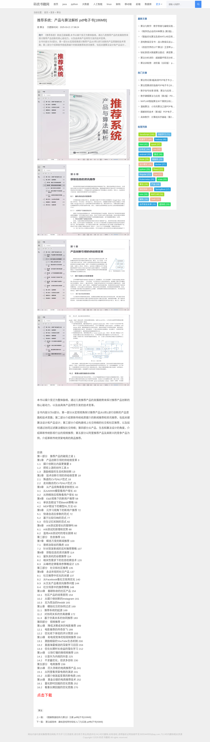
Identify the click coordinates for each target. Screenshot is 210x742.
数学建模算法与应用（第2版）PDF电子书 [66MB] (164, 96)
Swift (155, 199)
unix (144, 194)
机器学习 (146, 139)
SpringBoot (162, 189)
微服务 (157, 159)
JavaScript (147, 134)
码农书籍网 (41, 4)
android (145, 154)
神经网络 (146, 189)
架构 (118, 4)
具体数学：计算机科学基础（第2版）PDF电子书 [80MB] (167, 117)
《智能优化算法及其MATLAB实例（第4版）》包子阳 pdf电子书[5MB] (173, 36)
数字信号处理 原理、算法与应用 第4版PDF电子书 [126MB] (168, 90)
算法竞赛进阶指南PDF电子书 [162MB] (159, 85)
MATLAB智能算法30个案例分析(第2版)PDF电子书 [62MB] (168, 101)
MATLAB (157, 194)
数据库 (148, 4)
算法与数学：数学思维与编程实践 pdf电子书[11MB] (165, 26)
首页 (56, 4)
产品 (155, 184)
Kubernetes (147, 179)
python (74, 4)
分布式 (145, 149)
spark (155, 144)
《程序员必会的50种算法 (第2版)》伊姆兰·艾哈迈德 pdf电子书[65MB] (173, 31)
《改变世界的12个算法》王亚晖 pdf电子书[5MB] (163, 47)
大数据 (85, 4)
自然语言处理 (148, 204)
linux (109, 4)
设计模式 (146, 164)
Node (144, 159)
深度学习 (164, 134)
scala (162, 179)
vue (158, 174)
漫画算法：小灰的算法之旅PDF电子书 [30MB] (162, 106)
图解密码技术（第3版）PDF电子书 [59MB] (161, 112)
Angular (145, 174)
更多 (158, 4)
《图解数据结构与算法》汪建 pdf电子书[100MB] (68, 717)
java (64, 4)
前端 (138, 4)
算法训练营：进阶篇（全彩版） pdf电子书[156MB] (164, 63)
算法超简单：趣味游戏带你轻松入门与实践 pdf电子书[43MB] (74, 722)
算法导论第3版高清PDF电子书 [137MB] (159, 80)
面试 (158, 154)
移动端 (128, 4)
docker (160, 164)
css (157, 149)
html (144, 144)
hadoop (160, 139)
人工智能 (97, 4)
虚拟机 (164, 204)
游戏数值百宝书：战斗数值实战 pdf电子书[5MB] (163, 42)
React (158, 169)
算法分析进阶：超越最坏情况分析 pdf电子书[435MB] (165, 57)
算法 (59, 12)
